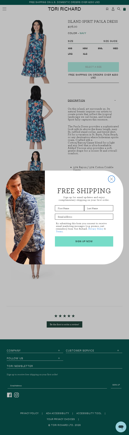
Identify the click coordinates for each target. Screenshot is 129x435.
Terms (59, 231)
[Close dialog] (111, 179)
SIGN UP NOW (84, 241)
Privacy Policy (96, 229)
